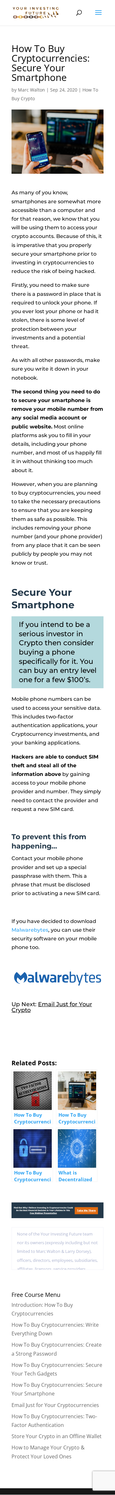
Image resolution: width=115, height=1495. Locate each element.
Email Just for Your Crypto (52, 1007)
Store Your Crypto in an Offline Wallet (57, 1436)
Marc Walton (31, 90)
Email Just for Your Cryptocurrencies (55, 1405)
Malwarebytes (30, 930)
